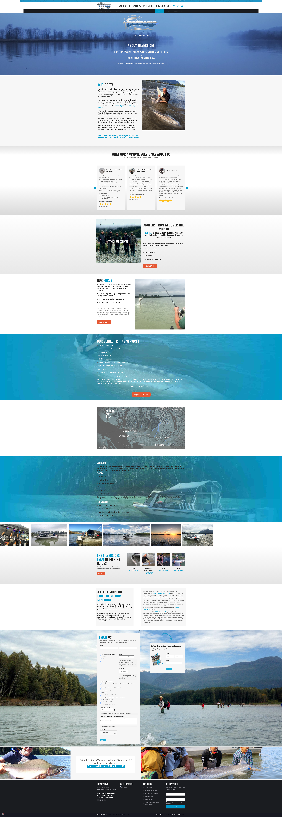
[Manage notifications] (3, 814)
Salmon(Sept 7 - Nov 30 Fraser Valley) (110, 694)
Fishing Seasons (149, 799)
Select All (104, 656)
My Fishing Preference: (106, 682)
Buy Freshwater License (151, 790)
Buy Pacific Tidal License (151, 793)
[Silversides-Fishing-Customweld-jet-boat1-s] (197, 535)
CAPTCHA (103, 729)
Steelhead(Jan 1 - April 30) (107, 699)
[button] (95, 188)
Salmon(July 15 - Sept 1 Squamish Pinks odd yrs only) (113, 697)
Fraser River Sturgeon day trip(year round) (111, 687)
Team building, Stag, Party (107, 690)
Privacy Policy (148, 787)
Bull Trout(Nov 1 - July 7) (107, 701)
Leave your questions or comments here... (112, 716)
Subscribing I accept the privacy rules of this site (175, 802)
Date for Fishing (105, 707)
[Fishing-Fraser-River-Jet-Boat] (126, 535)
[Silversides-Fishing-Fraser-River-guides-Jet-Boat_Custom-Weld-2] (49, 535)
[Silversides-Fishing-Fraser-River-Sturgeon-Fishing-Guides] (85, 535)
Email (103, 660)
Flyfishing (111, 127)
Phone (103, 658)
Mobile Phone (123, 669)
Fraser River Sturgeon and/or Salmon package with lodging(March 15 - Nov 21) (117, 684)
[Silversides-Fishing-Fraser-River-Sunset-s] (166, 535)
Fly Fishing (104, 692)
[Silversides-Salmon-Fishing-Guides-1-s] (14, 535)
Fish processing (149, 796)
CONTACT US (178, 5)
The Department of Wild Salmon (161, 593)
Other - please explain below (108, 704)
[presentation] (108, 732)
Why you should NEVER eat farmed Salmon (152, 803)
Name (102, 645)
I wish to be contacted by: (108, 654)
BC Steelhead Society (160, 612)
